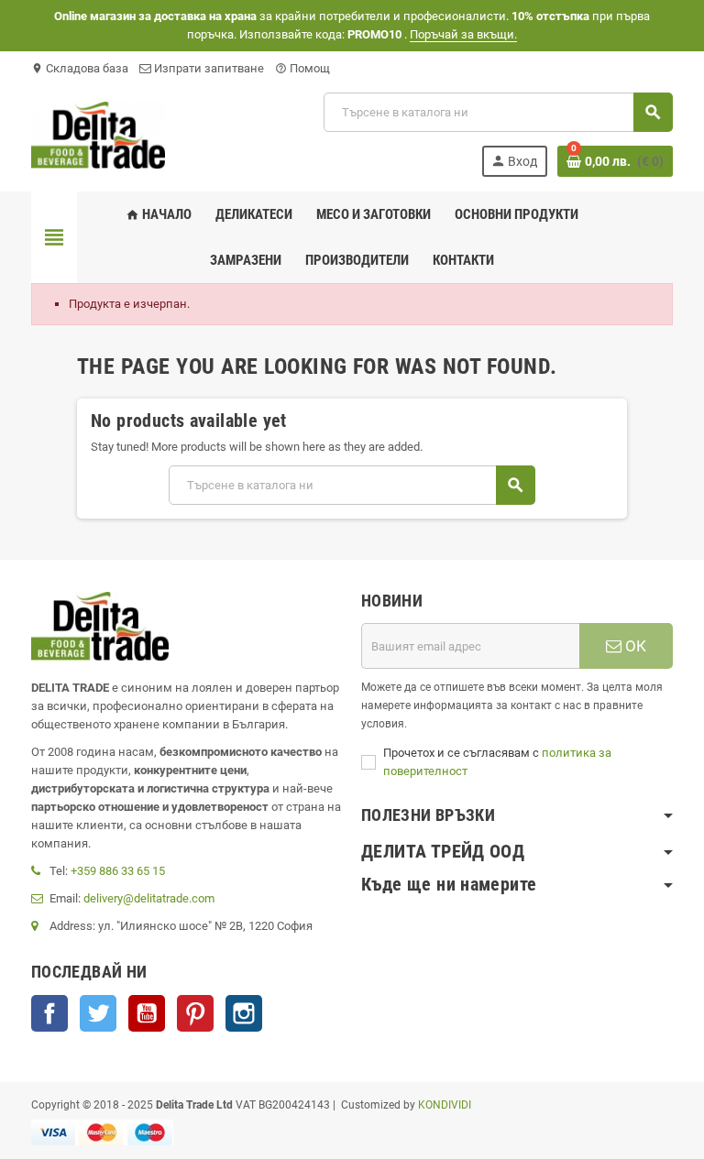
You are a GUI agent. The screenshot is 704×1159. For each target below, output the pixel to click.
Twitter (98, 1013)
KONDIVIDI (444, 1105)
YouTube (146, 1013)
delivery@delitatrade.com (148, 898)
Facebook (49, 1013)
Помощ (302, 68)
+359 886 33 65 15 (118, 871)
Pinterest (195, 1013)
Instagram (244, 1013)
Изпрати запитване (207, 68)
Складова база (79, 68)
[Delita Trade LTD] (98, 133)
